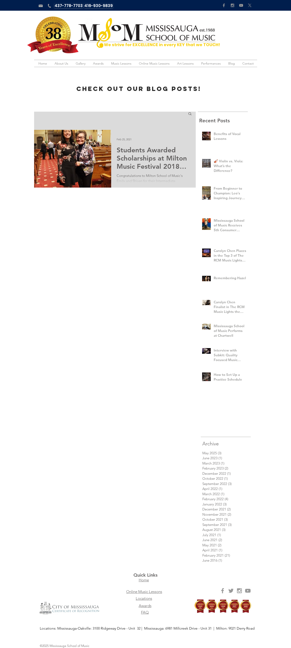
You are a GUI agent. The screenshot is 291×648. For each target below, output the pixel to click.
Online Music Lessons (144, 591)
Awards (145, 605)
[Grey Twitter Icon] (231, 590)
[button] (190, 114)
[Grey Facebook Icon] (223, 5)
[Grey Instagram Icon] (232, 5)
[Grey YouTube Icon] (241, 5)
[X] (249, 5)
